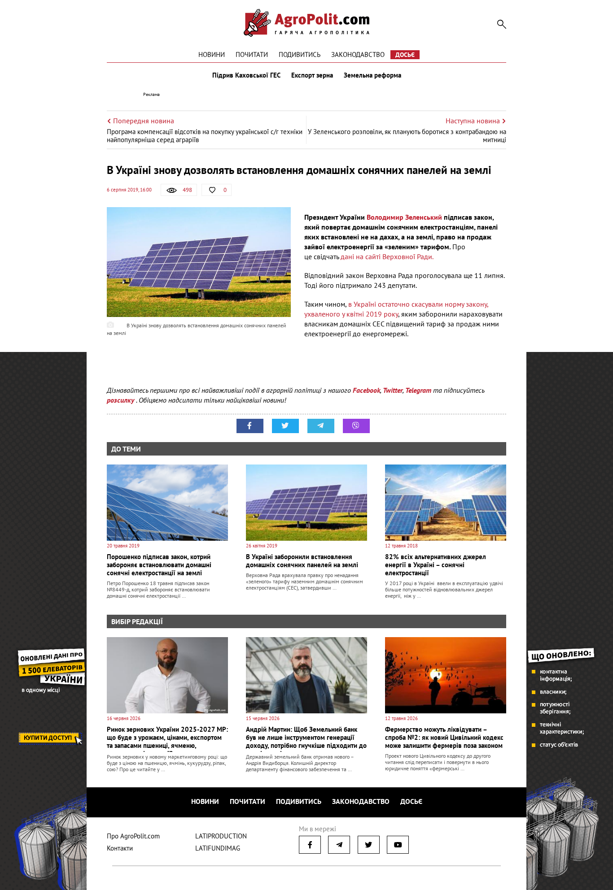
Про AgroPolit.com (133, 836)
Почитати (252, 54)
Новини (211, 54)
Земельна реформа (372, 75)
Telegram (418, 390)
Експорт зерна (312, 75)
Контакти (120, 848)
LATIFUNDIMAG (217, 848)
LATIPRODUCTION (221, 836)
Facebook (366, 390)
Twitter (393, 390)
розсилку (121, 399)
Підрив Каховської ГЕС (246, 75)
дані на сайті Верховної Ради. (386, 256)
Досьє (405, 55)
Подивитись (299, 54)
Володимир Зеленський (404, 217)
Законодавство (358, 54)
